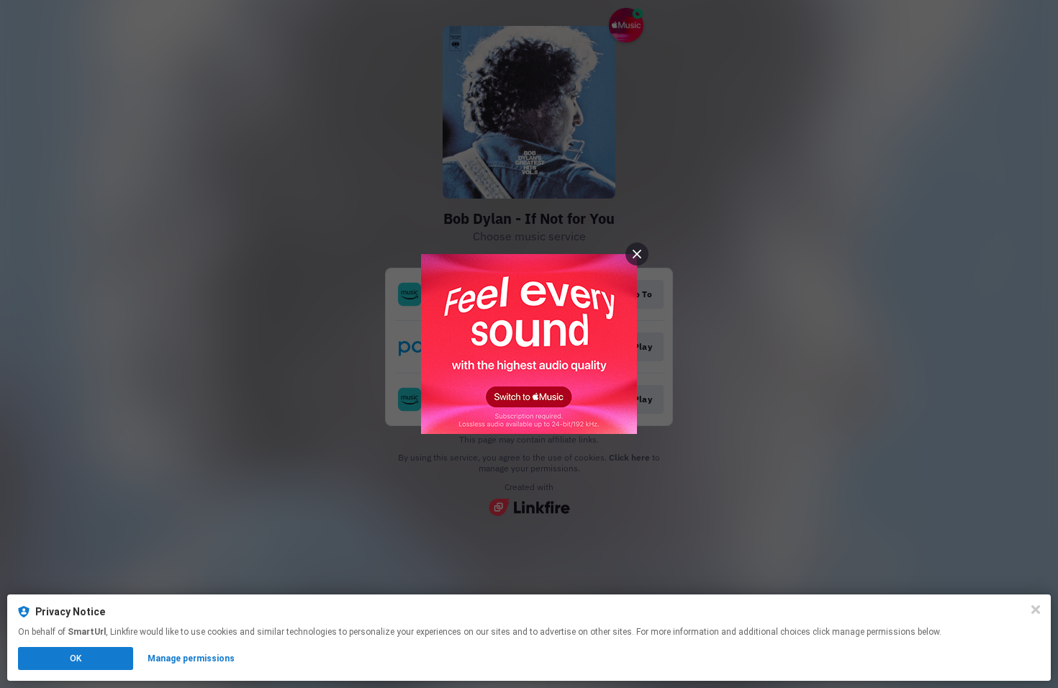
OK (75, 658)
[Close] (1035, 609)
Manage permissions (191, 658)
